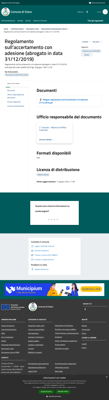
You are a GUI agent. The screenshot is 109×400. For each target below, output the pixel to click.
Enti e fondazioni (7, 337)
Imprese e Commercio (36, 337)
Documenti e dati (32, 28)
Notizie (84, 325)
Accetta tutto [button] (46, 392)
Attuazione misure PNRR (10, 352)
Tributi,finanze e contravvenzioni (67, 333)
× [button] (106, 377)
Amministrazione (17, 28)
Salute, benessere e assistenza (66, 341)
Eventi (84, 347)
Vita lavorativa (33, 333)
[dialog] (54, 387)
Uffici (3, 333)
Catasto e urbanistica (35, 344)
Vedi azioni (96, 42)
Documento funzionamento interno (54, 28)
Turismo (31, 348)
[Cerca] (105, 11)
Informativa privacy (62, 367)
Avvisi (84, 333)
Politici (3, 341)
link (75, 387)
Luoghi (84, 344)
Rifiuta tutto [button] (63, 391)
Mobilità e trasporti (35, 352)
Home (6, 28)
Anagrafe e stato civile (36, 325)
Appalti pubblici (33, 341)
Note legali (59, 371)
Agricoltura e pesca (62, 348)
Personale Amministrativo (10, 344)
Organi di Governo (7, 325)
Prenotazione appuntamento (38, 363)
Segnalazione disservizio (37, 367)
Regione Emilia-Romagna (10, 2)
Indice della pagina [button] (13, 84)
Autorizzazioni (60, 344)
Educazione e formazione (64, 325)
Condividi (85, 42)
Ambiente (58, 337)
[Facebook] (86, 11)
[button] (54, 396)
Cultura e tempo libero (36, 329)
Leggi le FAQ (32, 371)
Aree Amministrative (8, 329)
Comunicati (86, 329)
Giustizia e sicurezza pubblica (65, 329)
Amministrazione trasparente (65, 363)
